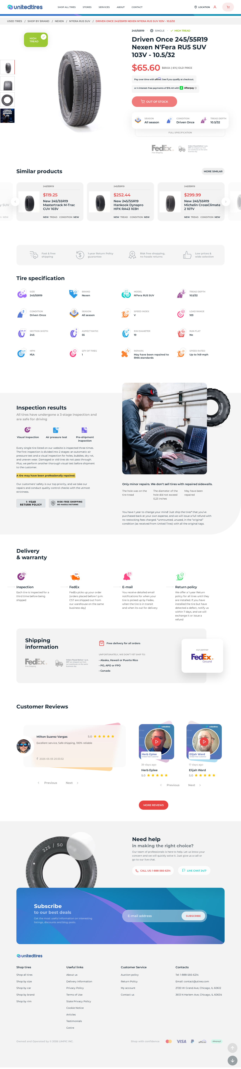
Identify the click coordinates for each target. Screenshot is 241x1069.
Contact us (127, 994)
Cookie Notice (75, 1007)
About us (71, 974)
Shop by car (23, 988)
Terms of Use (74, 994)
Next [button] (69, 783)
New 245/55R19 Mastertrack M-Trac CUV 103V (59, 205)
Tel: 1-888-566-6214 (187, 974)
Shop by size (24, 981)
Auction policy (130, 974)
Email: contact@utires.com (192, 981)
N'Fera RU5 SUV (80, 21)
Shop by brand (39, 21)
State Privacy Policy (78, 1001)
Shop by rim (24, 1001)
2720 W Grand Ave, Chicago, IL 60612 (198, 988)
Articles (71, 1014)
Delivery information (79, 981)
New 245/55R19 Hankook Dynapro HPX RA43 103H (128, 205)
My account (128, 988)
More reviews (153, 805)
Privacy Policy (75, 988)
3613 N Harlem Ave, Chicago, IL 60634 (199, 994)
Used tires (15, 21)
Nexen (59, 21)
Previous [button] (50, 783)
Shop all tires (24, 974)
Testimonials (74, 1021)
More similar (213, 171)
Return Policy (129, 981)
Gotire (70, 1027)
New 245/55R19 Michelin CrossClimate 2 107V (202, 205)
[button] (225, 201)
